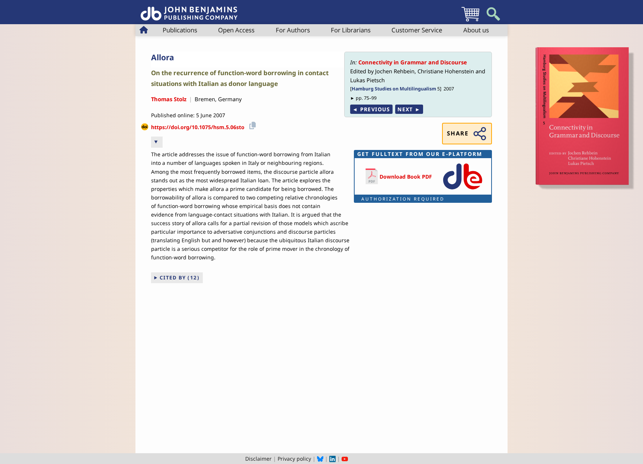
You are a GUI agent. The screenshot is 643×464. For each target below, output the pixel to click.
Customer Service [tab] (416, 30)
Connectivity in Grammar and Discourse (412, 62)
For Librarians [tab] (351, 30)
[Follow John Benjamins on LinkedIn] (332, 458)
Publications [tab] (180, 30)
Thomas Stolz (168, 99)
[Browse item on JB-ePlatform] (462, 189)
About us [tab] (476, 30)
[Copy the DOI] (251, 124)
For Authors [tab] (293, 30)
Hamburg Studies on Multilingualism (394, 89)
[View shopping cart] (470, 21)
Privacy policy (294, 458)
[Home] (189, 9)
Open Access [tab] (236, 30)
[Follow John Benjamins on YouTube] (345, 458)
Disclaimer (258, 458)
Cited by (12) (180, 277)
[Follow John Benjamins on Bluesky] (320, 458)
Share (457, 133)
